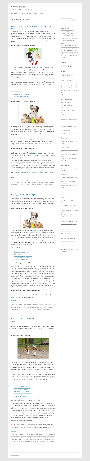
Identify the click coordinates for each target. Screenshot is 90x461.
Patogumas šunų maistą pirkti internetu (69, 38)
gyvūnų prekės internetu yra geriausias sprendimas (32, 172)
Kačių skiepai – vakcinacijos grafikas (68, 102)
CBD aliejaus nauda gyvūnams (67, 33)
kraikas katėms (36, 184)
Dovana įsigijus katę (18, 98)
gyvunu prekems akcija (48, 180)
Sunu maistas (65, 138)
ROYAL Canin (64, 36)
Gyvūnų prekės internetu (67, 99)
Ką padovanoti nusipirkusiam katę (68, 241)
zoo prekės (27, 185)
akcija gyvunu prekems (30, 180)
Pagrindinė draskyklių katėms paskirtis (69, 126)
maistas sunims (40, 437)
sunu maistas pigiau (17, 442)
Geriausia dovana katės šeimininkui (22, 259)
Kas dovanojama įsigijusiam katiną (22, 396)
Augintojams (14, 13)
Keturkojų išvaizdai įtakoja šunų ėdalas (23, 256)
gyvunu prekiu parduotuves (21, 184)
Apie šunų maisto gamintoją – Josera (68, 197)
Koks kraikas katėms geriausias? (67, 40)
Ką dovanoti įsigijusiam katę (67, 35)
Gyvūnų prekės (18, 7)
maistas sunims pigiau (48, 437)
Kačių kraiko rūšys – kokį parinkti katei (69, 219)
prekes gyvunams (20, 185)
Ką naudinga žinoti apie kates (67, 105)
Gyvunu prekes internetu (25, 13)
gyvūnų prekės (23, 436)
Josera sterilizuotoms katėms (67, 30)
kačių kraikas (30, 184)
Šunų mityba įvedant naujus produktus (69, 203)
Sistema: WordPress (15, 455)
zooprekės (41, 185)
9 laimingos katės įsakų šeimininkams (69, 133)
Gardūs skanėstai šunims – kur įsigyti (68, 205)
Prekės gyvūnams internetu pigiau (22, 94)
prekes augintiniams (27, 439)
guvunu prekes (46, 304)
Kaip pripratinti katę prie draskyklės (68, 110)
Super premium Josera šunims (67, 200)
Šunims (42, 13)
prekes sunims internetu (31, 441)
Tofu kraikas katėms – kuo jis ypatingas (69, 224)
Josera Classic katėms (65, 28)
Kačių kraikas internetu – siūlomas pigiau (69, 53)
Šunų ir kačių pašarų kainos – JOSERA (68, 50)
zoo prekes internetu (34, 185)
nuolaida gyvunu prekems (45, 184)
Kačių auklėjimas (64, 107)
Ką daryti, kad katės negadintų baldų (68, 238)
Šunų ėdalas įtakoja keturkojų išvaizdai (23, 393)
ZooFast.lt (13, 300)
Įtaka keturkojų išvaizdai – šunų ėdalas (69, 45)
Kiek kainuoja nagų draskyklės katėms (69, 119)
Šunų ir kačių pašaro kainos (20, 254)
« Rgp (62, 94)
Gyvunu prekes (65, 165)
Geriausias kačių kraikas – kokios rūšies (69, 221)
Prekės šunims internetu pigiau (21, 252)
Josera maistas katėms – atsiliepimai (68, 31)
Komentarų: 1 (14, 321)
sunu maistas (39, 441)
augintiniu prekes (39, 180)
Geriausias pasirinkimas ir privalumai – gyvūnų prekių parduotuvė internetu (32, 27)
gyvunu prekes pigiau (41, 182)
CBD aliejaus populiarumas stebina (68, 236)
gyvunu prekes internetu (31, 182)
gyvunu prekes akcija (21, 182)
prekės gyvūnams (43, 439)
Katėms (35, 13)
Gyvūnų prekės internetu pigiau (21, 251)
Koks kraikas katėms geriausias (21, 96)
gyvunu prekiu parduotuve (19, 437)
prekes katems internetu (21, 441)
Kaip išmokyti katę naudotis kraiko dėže (69, 52)
